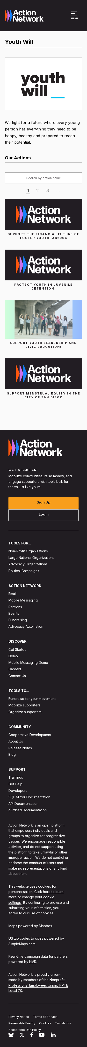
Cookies (45, 1023)
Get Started (17, 649)
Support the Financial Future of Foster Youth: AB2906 (43, 236)
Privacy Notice (18, 1017)
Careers (14, 669)
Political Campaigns (23, 571)
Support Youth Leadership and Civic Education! (43, 345)
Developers (17, 790)
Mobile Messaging (23, 600)
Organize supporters (25, 712)
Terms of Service (45, 1017)
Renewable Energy (21, 1023)
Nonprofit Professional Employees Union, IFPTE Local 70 (38, 985)
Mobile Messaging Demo (28, 662)
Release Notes (20, 748)
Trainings (15, 778)
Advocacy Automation (25, 626)
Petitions (15, 607)
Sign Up (44, 502)
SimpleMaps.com (21, 944)
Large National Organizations (31, 558)
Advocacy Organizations (28, 564)
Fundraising (17, 620)
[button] (75, 17)
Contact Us (17, 676)
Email (12, 594)
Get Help (15, 784)
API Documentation (23, 803)
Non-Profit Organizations (28, 551)
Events (13, 613)
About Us (15, 741)
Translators (63, 1023)
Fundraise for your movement (32, 699)
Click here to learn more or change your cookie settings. (36, 897)
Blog (12, 754)
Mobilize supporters (24, 705)
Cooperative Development (29, 735)
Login (44, 514)
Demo (13, 656)
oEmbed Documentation (27, 810)
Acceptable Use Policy (24, 1030)
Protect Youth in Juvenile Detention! (43, 286)
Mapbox (45, 926)
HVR (32, 962)
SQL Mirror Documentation (29, 797)
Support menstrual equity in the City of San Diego (43, 395)
